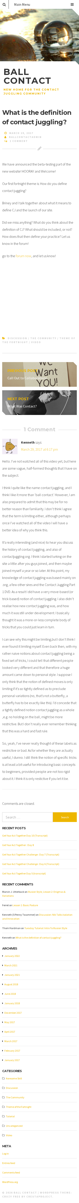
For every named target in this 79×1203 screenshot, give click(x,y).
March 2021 (10, 965)
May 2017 (9, 1022)
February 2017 (12, 1050)
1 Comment (19, 141)
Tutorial (10, 1116)
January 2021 (12, 974)
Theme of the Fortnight (18, 1106)
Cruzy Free (11, 1196)
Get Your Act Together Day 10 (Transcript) (25, 835)
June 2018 (10, 993)
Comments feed (11, 1172)
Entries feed (8, 1163)
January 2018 (12, 1003)
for (18, 256)
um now (25, 256)
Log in (5, 1153)
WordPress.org (10, 1182)
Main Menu (22, 4)
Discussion (17, 338)
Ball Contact (27, 76)
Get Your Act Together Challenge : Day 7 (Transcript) (30, 854)
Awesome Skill (14, 1078)
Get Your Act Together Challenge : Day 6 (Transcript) (30, 864)
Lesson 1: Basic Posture (25, 905)
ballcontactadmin (25, 137)
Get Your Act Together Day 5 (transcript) (24, 873)
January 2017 (12, 1060)
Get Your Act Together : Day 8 (18, 845)
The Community (43, 338)
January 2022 (12, 956)
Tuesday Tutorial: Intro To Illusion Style (45, 928)
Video (36, 342)
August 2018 (11, 984)
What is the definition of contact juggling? (38, 937)
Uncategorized (14, 1125)
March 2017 (10, 1041)
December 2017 (13, 1012)
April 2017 (9, 1031)
